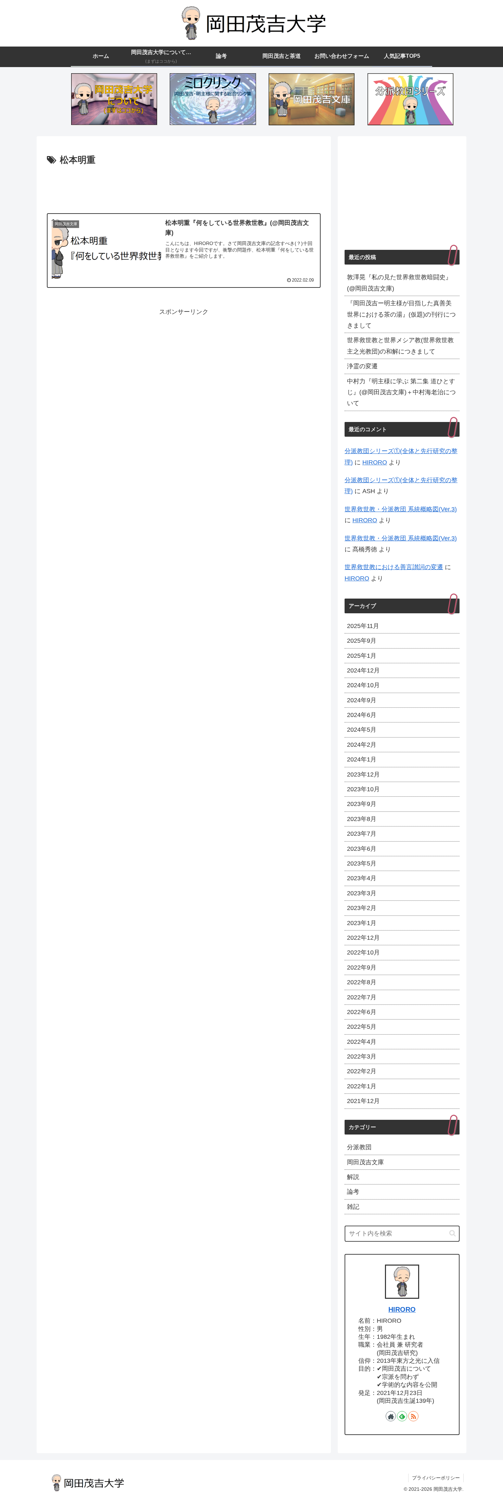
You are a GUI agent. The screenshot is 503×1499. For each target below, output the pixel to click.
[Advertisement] (184, 186)
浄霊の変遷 (362, 366)
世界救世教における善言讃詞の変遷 (394, 567)
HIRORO (374, 462)
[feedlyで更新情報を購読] (402, 1416)
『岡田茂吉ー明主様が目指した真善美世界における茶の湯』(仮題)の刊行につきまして (401, 314)
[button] (453, 1233)
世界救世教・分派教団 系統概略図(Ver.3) (401, 509)
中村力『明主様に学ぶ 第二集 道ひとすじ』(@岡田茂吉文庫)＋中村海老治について (401, 392)
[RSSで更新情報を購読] (413, 1416)
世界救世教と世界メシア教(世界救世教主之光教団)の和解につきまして (400, 346)
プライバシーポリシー (436, 1478)
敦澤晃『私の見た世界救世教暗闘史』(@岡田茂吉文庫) (399, 283)
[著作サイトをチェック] (391, 1416)
